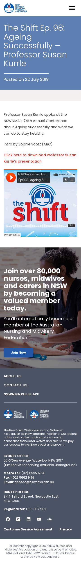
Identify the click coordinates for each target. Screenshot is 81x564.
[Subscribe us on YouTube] (39, 519)
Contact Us (15, 385)
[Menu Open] (72, 8)
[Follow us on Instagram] (18, 519)
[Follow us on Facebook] (8, 519)
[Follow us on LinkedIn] (28, 519)
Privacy (66, 529)
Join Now (18, 352)
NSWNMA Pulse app (21, 394)
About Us (13, 376)
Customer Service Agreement (28, 529)
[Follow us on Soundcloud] (49, 519)
